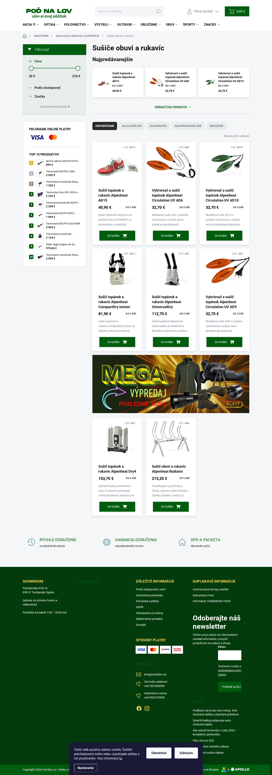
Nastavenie (86, 768)
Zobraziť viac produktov (171, 107)
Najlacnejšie (132, 125)
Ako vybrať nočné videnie (208, 752)
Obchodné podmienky (149, 595)
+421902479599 (155, 695)
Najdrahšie (158, 125)
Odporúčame (104, 125)
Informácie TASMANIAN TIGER (212, 601)
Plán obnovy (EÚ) (203, 740)
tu (120, 758)
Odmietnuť (158, 753)
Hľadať (158, 11)
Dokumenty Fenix (203, 595)
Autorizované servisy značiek (210, 589)
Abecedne (216, 125)
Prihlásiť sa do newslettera (238, 686)
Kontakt (141, 624)
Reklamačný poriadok (149, 618)
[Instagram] (147, 708)
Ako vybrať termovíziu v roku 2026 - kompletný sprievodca (214, 732)
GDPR (139, 607)
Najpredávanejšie (188, 125)
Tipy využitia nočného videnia (211, 746)
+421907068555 (156, 684)
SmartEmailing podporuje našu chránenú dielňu (212, 722)
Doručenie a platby (147, 601)
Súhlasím (186, 753)
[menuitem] (31, 25)
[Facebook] (139, 708)
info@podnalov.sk (155, 674)
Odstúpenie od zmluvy (149, 613)
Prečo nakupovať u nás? (151, 589)
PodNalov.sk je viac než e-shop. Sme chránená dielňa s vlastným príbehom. (216, 712)
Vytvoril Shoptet (209, 769)
